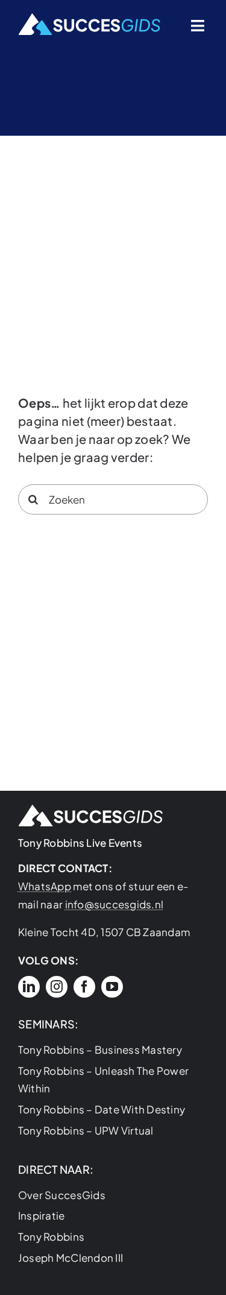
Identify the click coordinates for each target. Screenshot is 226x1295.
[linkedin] (29, 987)
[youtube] (112, 987)
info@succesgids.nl (114, 904)
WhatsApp (44, 886)
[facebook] (84, 987)
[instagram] (56, 987)
